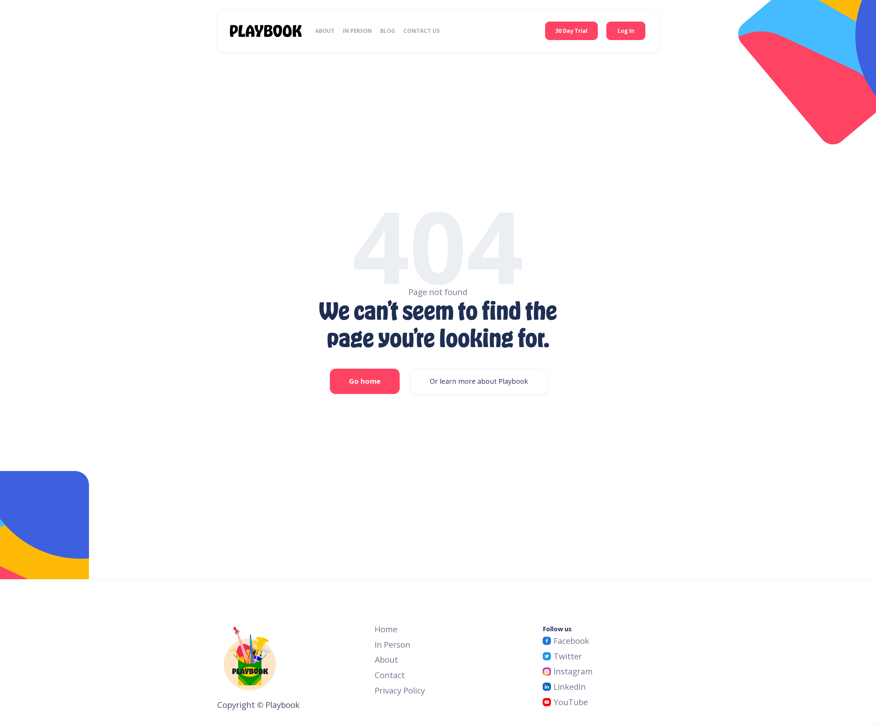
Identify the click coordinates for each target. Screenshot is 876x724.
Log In (626, 31)
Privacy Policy (400, 690)
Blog (387, 31)
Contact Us (421, 31)
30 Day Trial (571, 31)
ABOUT (325, 31)
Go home (365, 381)
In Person (392, 644)
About (386, 659)
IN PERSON (357, 31)
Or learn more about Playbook (479, 381)
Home (386, 629)
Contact (390, 675)
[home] (272, 31)
